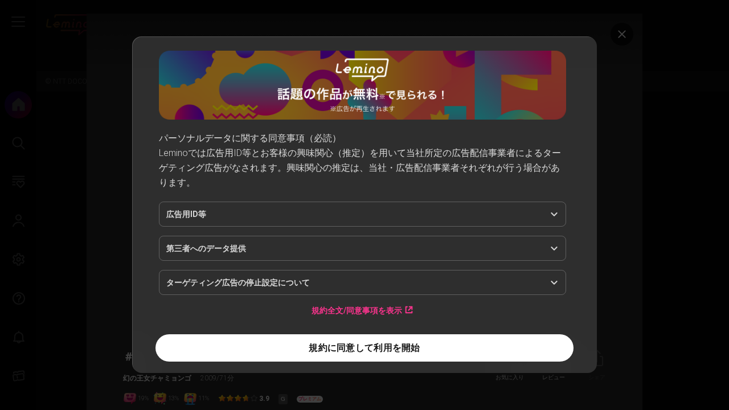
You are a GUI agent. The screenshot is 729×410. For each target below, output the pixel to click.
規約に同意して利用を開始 (364, 347)
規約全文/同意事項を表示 (357, 310)
